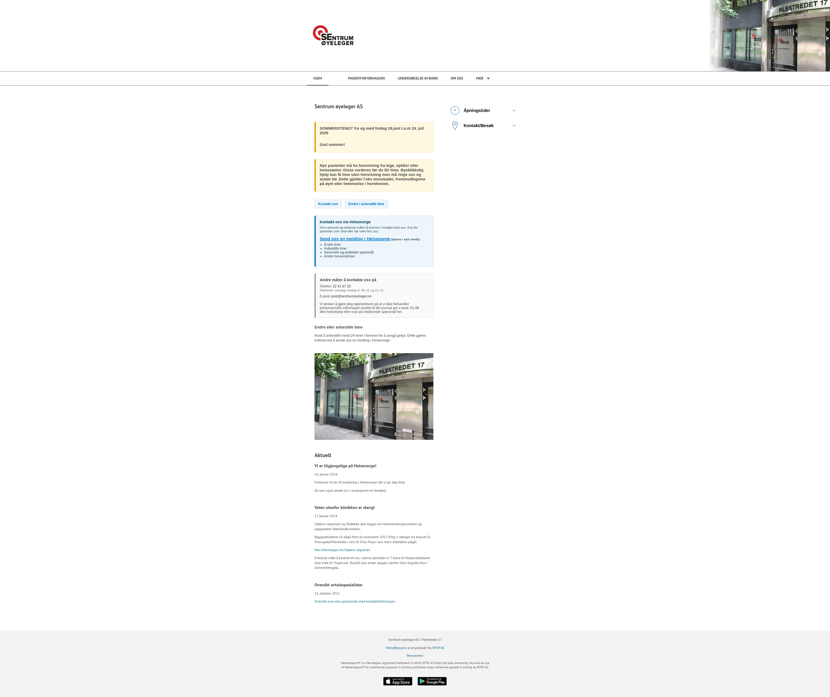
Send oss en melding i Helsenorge (355, 238)
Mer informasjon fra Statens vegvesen (342, 550)
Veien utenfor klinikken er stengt (344, 507)
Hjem (317, 78)
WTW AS (438, 648)
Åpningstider (477, 110)
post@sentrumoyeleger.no (351, 296)
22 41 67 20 (342, 286)
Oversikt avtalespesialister (338, 585)
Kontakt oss (328, 204)
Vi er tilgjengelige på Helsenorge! (345, 466)
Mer (479, 78)
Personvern (415, 655)
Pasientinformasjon (366, 78)
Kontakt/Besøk (479, 125)
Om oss (457, 78)
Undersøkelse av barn (418, 78)
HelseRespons (396, 648)
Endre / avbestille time (366, 204)
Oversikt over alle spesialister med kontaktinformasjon (354, 601)
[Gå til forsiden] (415, 35)
